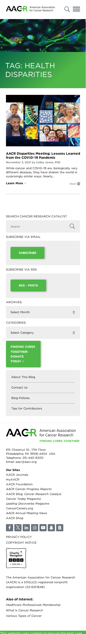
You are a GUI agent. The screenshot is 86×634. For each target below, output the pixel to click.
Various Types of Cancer (24, 616)
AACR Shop (14, 518)
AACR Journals (17, 474)
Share (73, 183)
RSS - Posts (28, 285)
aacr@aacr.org (26, 462)
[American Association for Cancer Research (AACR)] (30, 9)
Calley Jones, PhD (48, 162)
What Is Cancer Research (24, 610)
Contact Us (19, 387)
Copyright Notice (21, 542)
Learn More (14, 183)
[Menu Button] (76, 10)
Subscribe (27, 253)
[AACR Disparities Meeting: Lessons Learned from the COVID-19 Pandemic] (43, 120)
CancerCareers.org (19, 508)
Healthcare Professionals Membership (33, 605)
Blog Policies (20, 398)
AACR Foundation (19, 484)
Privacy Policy (19, 537)
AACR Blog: (33, 494)
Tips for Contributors (26, 408)
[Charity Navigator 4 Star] (16, 558)
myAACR (12, 479)
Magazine (23, 499)
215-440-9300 (32, 458)
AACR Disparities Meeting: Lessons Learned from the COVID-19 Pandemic (43, 155)
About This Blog (23, 377)
